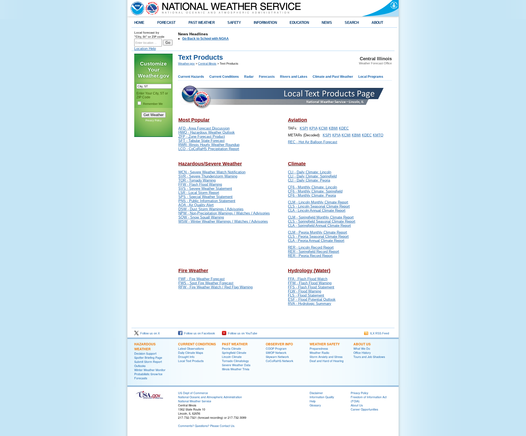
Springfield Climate (234, 353)
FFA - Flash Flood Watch (307, 279)
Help (313, 401)
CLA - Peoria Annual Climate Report (316, 241)
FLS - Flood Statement (306, 295)
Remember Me (153, 103)
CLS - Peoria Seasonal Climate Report (318, 236)
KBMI (333, 128)
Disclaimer (316, 393)
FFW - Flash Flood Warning (200, 184)
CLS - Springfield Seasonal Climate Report (321, 221)
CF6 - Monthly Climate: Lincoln (312, 187)
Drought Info (186, 357)
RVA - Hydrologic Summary (309, 304)
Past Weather (235, 344)
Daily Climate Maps (190, 353)
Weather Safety (325, 344)
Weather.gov (186, 63)
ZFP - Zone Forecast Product (201, 136)
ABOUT (377, 23)
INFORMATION (265, 23)
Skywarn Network (277, 357)
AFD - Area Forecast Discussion (204, 128)
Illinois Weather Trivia (235, 369)
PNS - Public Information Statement (206, 201)
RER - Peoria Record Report (310, 256)
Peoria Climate (231, 348)
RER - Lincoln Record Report (311, 247)
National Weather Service (194, 401)
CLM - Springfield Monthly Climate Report (321, 217)
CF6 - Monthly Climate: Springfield (315, 191)
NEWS (327, 23)
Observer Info (279, 344)
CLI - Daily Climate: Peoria (309, 180)
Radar (249, 77)
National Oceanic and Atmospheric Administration (210, 397)
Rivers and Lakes (293, 77)
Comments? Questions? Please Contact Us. (206, 426)
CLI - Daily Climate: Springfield (312, 176)
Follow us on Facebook (198, 333)
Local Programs (370, 77)
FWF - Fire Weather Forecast (201, 279)
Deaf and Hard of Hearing (327, 361)
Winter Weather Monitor (149, 370)
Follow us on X (149, 333)
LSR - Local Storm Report (198, 193)
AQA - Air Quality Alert (196, 205)
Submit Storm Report (148, 362)
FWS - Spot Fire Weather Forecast (205, 283)
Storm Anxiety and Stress (326, 357)
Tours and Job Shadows (369, 357)
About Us (362, 344)
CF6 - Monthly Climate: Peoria (312, 195)
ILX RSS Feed (378, 333)
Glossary (315, 405)
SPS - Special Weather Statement (205, 197)
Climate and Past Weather (333, 77)
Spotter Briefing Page (148, 357)
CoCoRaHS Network (279, 361)
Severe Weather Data (236, 365)
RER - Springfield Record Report (313, 251)
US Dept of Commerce (193, 393)
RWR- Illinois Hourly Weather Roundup (208, 145)
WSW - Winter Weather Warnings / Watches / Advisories (223, 221)
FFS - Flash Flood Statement (311, 287)
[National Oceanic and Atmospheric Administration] (136, 8)
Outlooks (139, 366)
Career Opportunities (364, 409)
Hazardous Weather (145, 346)
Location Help (145, 49)
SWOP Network (276, 353)
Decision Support (145, 353)
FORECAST (166, 23)
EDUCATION (299, 23)
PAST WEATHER (201, 23)
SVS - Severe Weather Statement (205, 189)
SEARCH (352, 23)
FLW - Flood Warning (304, 291)
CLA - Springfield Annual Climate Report (319, 225)
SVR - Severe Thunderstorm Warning (207, 176)
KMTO (378, 135)
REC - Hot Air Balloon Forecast (312, 142)
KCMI (323, 128)
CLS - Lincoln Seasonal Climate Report (319, 206)
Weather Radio (319, 353)
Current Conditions (224, 77)
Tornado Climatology (235, 361)
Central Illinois (207, 63)
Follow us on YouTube (241, 333)
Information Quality (322, 397)
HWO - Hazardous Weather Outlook (206, 132)
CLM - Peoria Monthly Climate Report (317, 232)
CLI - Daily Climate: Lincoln (309, 172)
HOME (139, 23)
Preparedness (319, 348)
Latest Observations (191, 348)
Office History (362, 353)
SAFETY (234, 23)
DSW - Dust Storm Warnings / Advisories (211, 209)
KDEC (344, 128)
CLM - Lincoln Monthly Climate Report (318, 202)
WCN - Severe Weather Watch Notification (211, 172)
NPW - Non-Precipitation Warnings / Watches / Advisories (224, 213)
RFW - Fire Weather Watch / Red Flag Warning (215, 287)
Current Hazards (191, 77)
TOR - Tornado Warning (197, 180)
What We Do (361, 348)
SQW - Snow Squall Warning (201, 217)
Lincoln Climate (232, 357)
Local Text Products (191, 361)
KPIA (313, 128)
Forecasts (267, 77)
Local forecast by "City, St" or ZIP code (149, 34)
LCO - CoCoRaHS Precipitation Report (208, 149)
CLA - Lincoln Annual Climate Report (316, 210)
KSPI (304, 128)
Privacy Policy (153, 120)
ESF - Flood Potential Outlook (312, 299)
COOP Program (276, 348)
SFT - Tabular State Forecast (201, 141)
